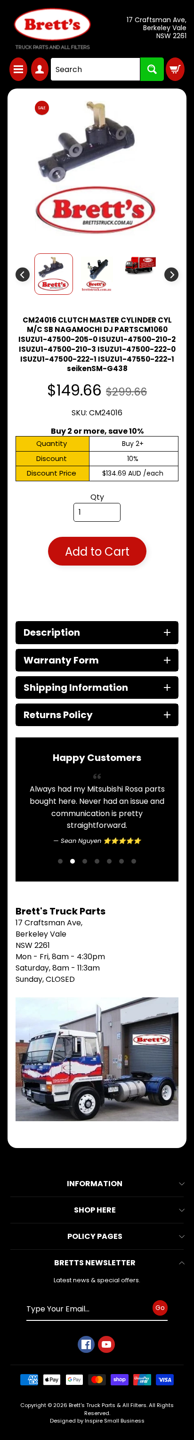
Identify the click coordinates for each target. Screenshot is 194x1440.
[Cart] (175, 69)
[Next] (171, 274)
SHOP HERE (95, 1246)
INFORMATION (94, 1219)
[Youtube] (106, 1380)
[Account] (40, 69)
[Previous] (23, 274)
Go (160, 1344)
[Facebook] (86, 1380)
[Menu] (18, 69)
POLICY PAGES (94, 1272)
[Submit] (152, 69)
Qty (97, 497)
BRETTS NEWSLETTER (95, 1299)
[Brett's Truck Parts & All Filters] (52, 29)
